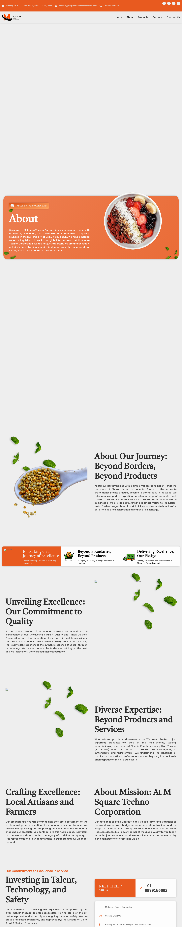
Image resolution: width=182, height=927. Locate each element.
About (130, 17)
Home (119, 17)
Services (157, 17)
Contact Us (173, 17)
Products (143, 17)
